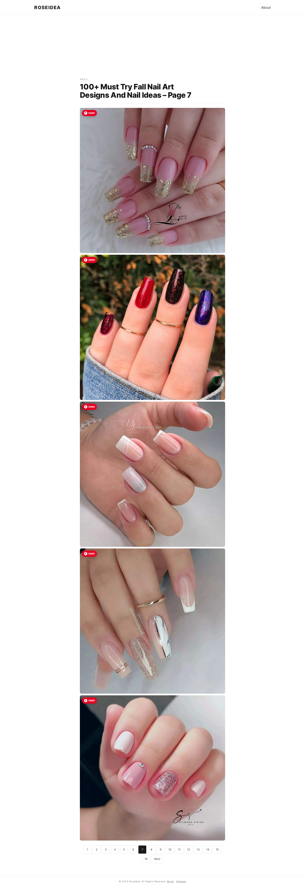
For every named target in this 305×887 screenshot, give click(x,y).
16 (146, 858)
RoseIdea (47, 7)
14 (207, 849)
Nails (84, 79)
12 (188, 849)
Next (157, 858)
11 (179, 849)
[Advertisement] (152, 48)
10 (169, 849)
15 (217, 849)
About (266, 7)
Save (91, 113)
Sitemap (181, 881)
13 (198, 849)
